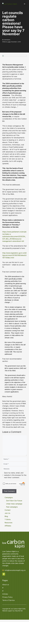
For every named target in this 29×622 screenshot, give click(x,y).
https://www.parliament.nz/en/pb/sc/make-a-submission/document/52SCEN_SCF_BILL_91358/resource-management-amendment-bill (14, 236)
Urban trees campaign (14, 504)
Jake (9, 41)
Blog (6, 516)
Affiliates (8, 526)
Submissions (7, 39)
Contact (7, 510)
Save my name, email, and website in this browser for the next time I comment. (15, 475)
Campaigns (9, 497)
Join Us (7, 513)
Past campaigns (12, 507)
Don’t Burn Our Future (14, 501)
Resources (8, 523)
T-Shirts (8, 519)
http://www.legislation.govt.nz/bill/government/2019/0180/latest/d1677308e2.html (14, 255)
